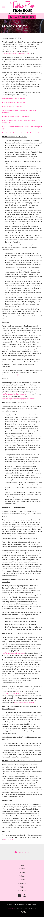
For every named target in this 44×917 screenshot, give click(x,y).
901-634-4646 (8, 840)
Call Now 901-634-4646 (23, 17)
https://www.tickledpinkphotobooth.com (15, 53)
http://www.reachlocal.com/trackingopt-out (16, 394)
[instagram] (24, 895)
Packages (22, 876)
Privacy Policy (14, 26)
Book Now (22, 891)
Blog (32, 14)
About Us (22, 869)
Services (22, 872)
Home (22, 865)
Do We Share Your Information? (12, 106)
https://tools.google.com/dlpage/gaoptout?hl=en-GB (19, 399)
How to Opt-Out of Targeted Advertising (15, 117)
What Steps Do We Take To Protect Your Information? (20, 133)
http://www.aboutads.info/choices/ (13, 653)
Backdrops (22, 883)
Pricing (22, 887)
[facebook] (19, 895)
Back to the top (23, 852)
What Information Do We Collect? (13, 99)
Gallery (22, 880)
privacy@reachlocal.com (20, 375)
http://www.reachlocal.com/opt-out (13, 693)
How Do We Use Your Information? (13, 103)
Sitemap (19, 909)
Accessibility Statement (30, 909)
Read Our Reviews (17, 14)
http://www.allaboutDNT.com (24, 703)
